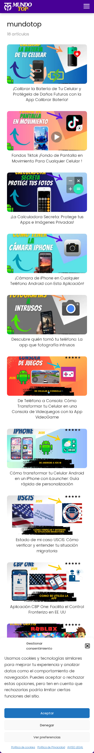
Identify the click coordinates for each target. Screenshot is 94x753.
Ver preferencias (47, 737)
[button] (87, 646)
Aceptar (47, 713)
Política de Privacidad (51, 747)
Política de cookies (23, 747)
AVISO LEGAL (75, 747)
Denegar (47, 725)
